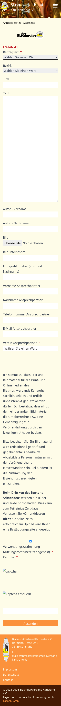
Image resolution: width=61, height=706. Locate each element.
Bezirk (7, 65)
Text (6, 93)
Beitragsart (10, 52)
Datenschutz (11, 674)
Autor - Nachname (16, 223)
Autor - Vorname (14, 209)
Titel (6, 79)
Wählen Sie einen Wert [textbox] (21, 348)
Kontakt (8, 680)
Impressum (10, 669)
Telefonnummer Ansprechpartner (26, 314)
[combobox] (30, 348)
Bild (5, 237)
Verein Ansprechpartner (20, 343)
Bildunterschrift (14, 252)
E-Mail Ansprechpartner (19, 328)
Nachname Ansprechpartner (23, 300)
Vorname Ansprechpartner (21, 286)
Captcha (8, 557)
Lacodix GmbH (12, 701)
